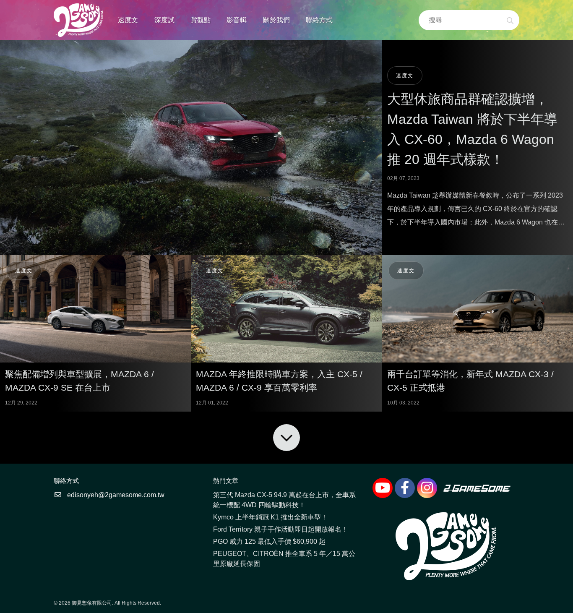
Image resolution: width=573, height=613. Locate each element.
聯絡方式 (319, 19)
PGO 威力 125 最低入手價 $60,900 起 (269, 541)
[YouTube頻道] (382, 488)
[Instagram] (427, 488)
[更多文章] (286, 437)
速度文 (128, 19)
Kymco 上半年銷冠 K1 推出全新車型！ (270, 517)
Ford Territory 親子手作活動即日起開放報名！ (280, 529)
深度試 (164, 19)
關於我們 (276, 19)
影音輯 (237, 19)
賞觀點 (200, 19)
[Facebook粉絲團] (405, 488)
